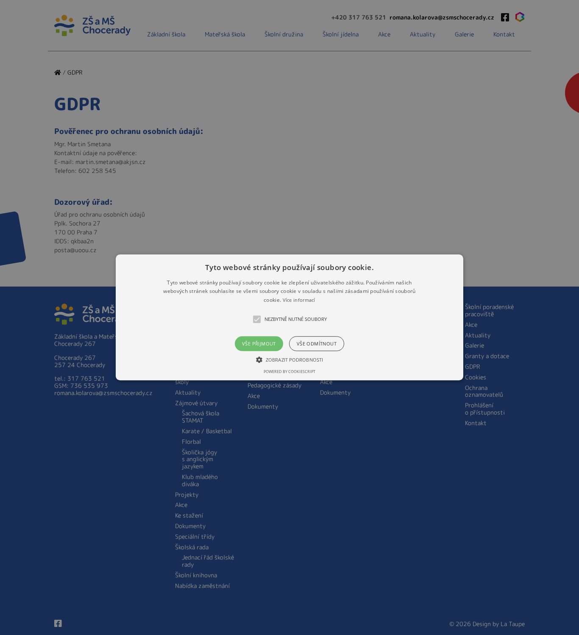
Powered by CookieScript (289, 372)
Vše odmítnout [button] (317, 344)
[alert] (289, 317)
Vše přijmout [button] (259, 344)
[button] (289, 317)
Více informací (299, 300)
